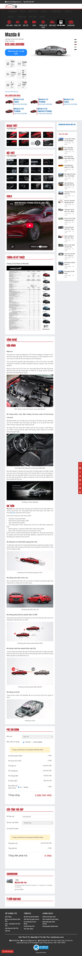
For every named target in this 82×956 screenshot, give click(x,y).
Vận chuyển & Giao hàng (50, 919)
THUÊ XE (22, 11)
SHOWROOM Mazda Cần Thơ (66, 124)
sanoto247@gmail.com (13, 2)
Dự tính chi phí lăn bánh (31, 917)
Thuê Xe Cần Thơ (29, 926)
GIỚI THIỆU (32, 16)
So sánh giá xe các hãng (30, 923)
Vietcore (43, 952)
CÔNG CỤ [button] (68, 11)
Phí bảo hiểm (12, 781)
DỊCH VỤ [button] (11, 16)
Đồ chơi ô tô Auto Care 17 (69, 263)
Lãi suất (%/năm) (12, 829)
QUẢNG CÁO (22, 16)
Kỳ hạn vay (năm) (12, 822)
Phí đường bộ (13, 771)
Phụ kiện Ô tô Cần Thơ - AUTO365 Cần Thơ (69, 175)
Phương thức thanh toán (50, 926)
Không (26, 787)
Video (34, 25)
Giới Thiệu (8, 917)
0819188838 (19, 889)
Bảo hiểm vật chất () (12, 787)
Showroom (70, 25)
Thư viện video (28, 929)
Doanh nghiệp (38, 742)
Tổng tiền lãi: (12, 848)
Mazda (13, 512)
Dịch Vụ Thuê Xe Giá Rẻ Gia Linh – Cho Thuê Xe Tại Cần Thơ (69, 202)
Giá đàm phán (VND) (15, 756)
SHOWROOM (12, 11)
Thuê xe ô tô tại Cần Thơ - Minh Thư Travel (69, 210)
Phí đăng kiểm (13, 776)
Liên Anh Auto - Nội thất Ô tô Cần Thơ (69, 184)
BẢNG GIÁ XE (32, 11)
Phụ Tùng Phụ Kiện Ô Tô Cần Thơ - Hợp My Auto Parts (68, 149)
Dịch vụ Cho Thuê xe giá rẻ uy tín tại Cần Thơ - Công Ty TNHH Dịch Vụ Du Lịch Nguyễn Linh (69, 219)
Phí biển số (12, 766)
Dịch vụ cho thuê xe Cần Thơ (12, 920)
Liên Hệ (7, 931)
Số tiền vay (10, 816)
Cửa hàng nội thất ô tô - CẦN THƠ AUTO (69, 166)
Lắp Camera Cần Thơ (11, 928)
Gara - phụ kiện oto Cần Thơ (12, 925)
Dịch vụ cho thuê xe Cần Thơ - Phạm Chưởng (69, 246)
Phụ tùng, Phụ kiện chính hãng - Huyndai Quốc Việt (69, 157)
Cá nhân (27, 742)
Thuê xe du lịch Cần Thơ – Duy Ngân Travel (69, 228)
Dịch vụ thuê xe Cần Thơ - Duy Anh (69, 237)
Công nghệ (52, 25)
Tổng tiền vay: (13, 843)
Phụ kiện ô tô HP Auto (69, 272)
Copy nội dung (8, 951)
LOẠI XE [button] (44, 11)
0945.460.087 (29, 2)
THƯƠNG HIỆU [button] (56, 11)
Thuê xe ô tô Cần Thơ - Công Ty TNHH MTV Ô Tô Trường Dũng (69, 255)
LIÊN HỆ (42, 16)
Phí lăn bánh (61, 25)
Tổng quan (9, 25)
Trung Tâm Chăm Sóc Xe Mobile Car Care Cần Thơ (69, 140)
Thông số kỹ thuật (43, 26)
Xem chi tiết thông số (11, 91)
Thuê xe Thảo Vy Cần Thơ (69, 193)
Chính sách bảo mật (48, 917)
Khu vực (9, 736)
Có (21, 787)
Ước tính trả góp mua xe (31, 919)
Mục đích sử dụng (13, 742)
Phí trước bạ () (14, 761)
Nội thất (25, 25)
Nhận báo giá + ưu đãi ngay (16, 52)
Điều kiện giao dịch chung (48, 923)
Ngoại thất (17, 25)
